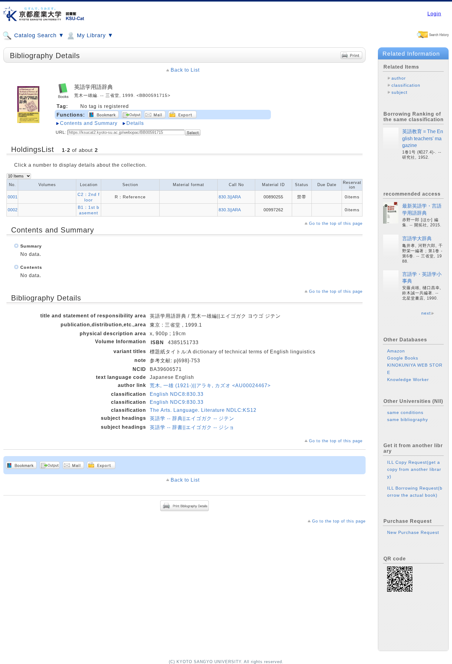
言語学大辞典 (417, 238)
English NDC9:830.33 (177, 402)
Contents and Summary (88, 123)
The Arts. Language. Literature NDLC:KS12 (203, 410)
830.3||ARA (230, 196)
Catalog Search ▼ (38, 35)
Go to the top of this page (336, 223)
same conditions (405, 412)
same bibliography (407, 419)
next (426, 313)
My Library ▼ (94, 35)
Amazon (396, 350)
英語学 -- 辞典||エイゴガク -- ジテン (192, 418)
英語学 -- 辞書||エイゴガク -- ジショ (192, 427)
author (398, 78)
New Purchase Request (413, 532)
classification (405, 85)
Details (135, 123)
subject (399, 92)
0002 (13, 209)
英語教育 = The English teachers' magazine (422, 138)
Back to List (185, 70)
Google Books (402, 358)
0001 (13, 196)
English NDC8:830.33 (177, 394)
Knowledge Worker (408, 379)
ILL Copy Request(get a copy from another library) (414, 469)
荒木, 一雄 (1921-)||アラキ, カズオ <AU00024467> (210, 385)
